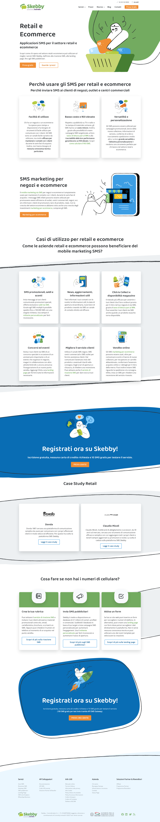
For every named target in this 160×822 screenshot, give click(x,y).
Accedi (136, 2)
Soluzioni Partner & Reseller (47, 790)
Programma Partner (123, 786)
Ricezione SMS (22, 786)
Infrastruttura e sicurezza (99, 788)
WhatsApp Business (24, 797)
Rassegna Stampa (97, 786)
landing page (132, 622)
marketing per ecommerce (41, 208)
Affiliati (119, 784)
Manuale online (70, 784)
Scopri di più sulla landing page (121, 642)
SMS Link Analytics (23, 795)
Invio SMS (21, 784)
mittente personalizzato (33, 315)
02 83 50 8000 (124, 2)
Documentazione (44, 784)
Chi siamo (95, 784)
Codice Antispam (70, 797)
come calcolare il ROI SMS (79, 143)
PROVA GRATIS (80, 464)
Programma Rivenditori (124, 788)
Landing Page (22, 793)
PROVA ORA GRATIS (80, 718)
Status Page (95, 793)
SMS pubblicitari (23, 790)
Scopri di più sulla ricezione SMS (38, 640)
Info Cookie (68, 790)
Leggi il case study (49, 542)
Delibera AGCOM (70, 801)
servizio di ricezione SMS (44, 617)
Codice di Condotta (71, 799)
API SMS (41, 786)
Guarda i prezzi (49, 65)
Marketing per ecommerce (34, 214)
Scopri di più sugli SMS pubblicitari (80, 643)
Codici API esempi (44, 788)
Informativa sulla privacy (72, 788)
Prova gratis (27, 65)
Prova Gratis (131, 7)
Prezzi (90, 7)
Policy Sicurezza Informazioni (74, 795)
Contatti (118, 7)
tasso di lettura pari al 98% (77, 135)
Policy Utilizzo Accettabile (73, 793)
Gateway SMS (22, 788)
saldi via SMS (44, 305)
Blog (109, 7)
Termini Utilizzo (70, 786)
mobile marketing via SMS (31, 192)
